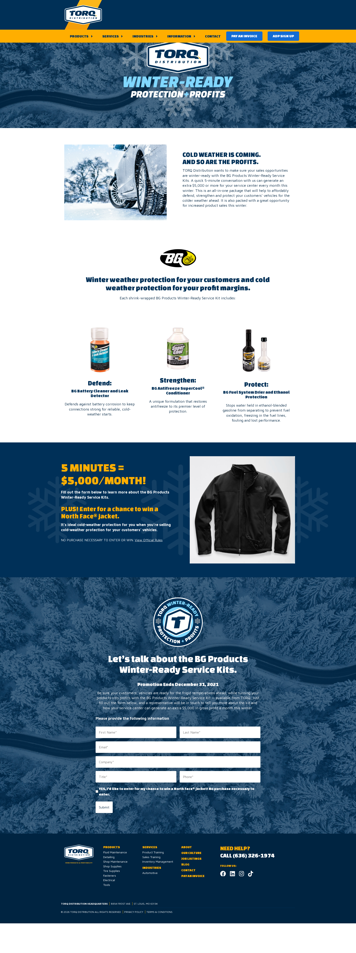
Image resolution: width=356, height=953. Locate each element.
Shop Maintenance (115, 861)
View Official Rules (149, 540)
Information (179, 36)
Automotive (150, 873)
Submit (104, 807)
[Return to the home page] (83, 15)
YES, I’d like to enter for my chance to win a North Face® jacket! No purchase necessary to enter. (176, 791)
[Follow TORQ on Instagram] (241, 874)
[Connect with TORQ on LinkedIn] (232, 874)
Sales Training (151, 857)
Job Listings (191, 858)
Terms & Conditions (159, 911)
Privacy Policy (133, 911)
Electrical (109, 880)
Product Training (153, 852)
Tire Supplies (111, 871)
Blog (185, 864)
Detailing (109, 857)
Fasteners (109, 875)
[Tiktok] (250, 874)
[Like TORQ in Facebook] (223, 874)
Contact (213, 36)
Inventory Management (157, 861)
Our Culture (191, 853)
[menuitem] (80, 36)
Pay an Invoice (244, 36)
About (186, 847)
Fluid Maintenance (115, 852)
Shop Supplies (112, 866)
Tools (106, 885)
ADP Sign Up (283, 36)
